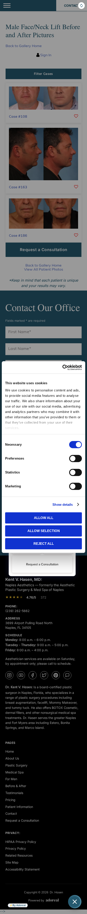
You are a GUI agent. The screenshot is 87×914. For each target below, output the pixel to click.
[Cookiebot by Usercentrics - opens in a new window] (62, 367)
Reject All (43, 543)
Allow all (43, 518)
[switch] (75, 458)
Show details (62, 504)
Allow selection (43, 531)
